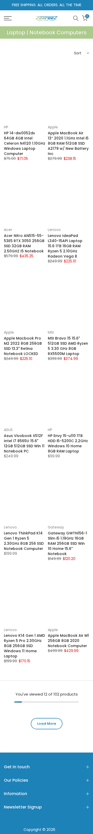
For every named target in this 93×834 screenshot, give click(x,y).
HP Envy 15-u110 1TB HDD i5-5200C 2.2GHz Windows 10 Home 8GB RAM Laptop (68, 443)
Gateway (56, 527)
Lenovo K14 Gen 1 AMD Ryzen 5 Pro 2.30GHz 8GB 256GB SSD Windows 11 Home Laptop (24, 646)
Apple (53, 127)
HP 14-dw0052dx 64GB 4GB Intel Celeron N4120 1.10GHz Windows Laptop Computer (24, 143)
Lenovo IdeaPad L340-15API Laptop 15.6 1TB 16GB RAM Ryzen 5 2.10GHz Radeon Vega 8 (65, 246)
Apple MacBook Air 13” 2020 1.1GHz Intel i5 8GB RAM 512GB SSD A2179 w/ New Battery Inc (68, 143)
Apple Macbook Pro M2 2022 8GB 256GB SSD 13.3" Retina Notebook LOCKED (23, 346)
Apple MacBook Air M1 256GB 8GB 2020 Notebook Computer (68, 640)
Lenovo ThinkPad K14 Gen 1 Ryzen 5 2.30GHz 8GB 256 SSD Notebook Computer (24, 541)
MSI (51, 332)
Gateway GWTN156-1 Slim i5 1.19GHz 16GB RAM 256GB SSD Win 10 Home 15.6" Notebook (67, 543)
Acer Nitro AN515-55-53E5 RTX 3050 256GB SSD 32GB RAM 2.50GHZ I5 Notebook (24, 243)
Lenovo (54, 229)
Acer (8, 229)
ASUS (8, 429)
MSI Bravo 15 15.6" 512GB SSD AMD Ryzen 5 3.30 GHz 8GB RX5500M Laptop (68, 346)
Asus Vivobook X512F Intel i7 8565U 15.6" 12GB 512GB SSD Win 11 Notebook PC (24, 443)
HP (6, 127)
